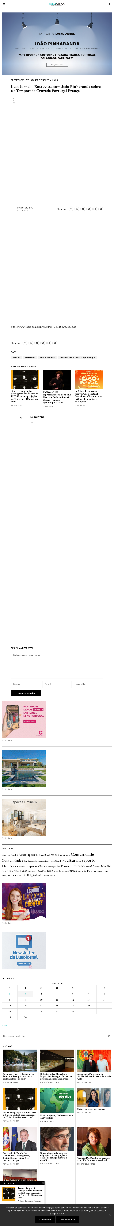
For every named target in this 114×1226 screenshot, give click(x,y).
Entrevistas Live (20, 80)
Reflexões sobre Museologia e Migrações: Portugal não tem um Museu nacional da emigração (56, 1076)
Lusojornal (27, 208)
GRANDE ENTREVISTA (40, 80)
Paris (89, 871)
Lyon (50, 871)
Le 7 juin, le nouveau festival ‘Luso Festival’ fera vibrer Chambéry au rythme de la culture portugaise (88, 396)
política (11, 875)
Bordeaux (39, 855)
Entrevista (30, 357)
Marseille (57, 871)
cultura (16, 357)
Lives (55, 80)
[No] (110, 1215)
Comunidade (82, 855)
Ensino (43, 866)
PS (17, 875)
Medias (64, 871)
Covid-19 (59, 861)
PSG (24, 875)
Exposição (52, 867)
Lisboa (16, 871)
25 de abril (6, 855)
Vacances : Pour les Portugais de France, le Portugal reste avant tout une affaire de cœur (18, 1076)
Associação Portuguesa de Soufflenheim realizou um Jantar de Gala (94, 1076)
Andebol (14, 855)
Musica (72, 871)
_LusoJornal (86, 1082)
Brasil (47, 855)
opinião (82, 871)
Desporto (86, 861)
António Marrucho (52, 1082)
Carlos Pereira (12, 1121)
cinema (66, 855)
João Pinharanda (47, 357)
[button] (109, 1036)
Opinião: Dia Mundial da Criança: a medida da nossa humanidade (93, 1159)
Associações (27, 855)
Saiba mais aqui (68, 1219)
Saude (39, 875)
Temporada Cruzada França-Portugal (77, 357)
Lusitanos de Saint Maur (37, 871)
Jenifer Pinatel (12, 1082)
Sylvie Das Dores (88, 1164)
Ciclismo (58, 855)
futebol (80, 866)
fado (59, 867)
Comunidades (12, 861)
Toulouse (46, 875)
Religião (31, 875)
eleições (22, 867)
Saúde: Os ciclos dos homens (91, 1109)
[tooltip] (71, 209)
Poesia (4, 875)
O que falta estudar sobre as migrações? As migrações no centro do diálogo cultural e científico (54, 1156)
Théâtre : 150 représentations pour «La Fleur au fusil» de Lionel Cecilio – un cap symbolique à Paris (57, 397)
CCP (52, 855)
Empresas (32, 866)
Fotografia (67, 866)
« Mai (4, 1025)
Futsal (88, 867)
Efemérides (10, 866)
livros (23, 871)
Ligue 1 (5, 871)
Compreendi (45, 1219)
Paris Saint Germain (100, 871)
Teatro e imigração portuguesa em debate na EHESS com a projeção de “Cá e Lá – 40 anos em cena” (24, 396)
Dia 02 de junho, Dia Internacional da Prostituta (56, 1117)
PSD (20, 875)
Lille (11, 871)
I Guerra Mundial (101, 866)
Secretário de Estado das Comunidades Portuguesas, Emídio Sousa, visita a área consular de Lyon (16, 1157)
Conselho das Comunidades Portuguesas (39, 861)
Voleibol (52, 875)
